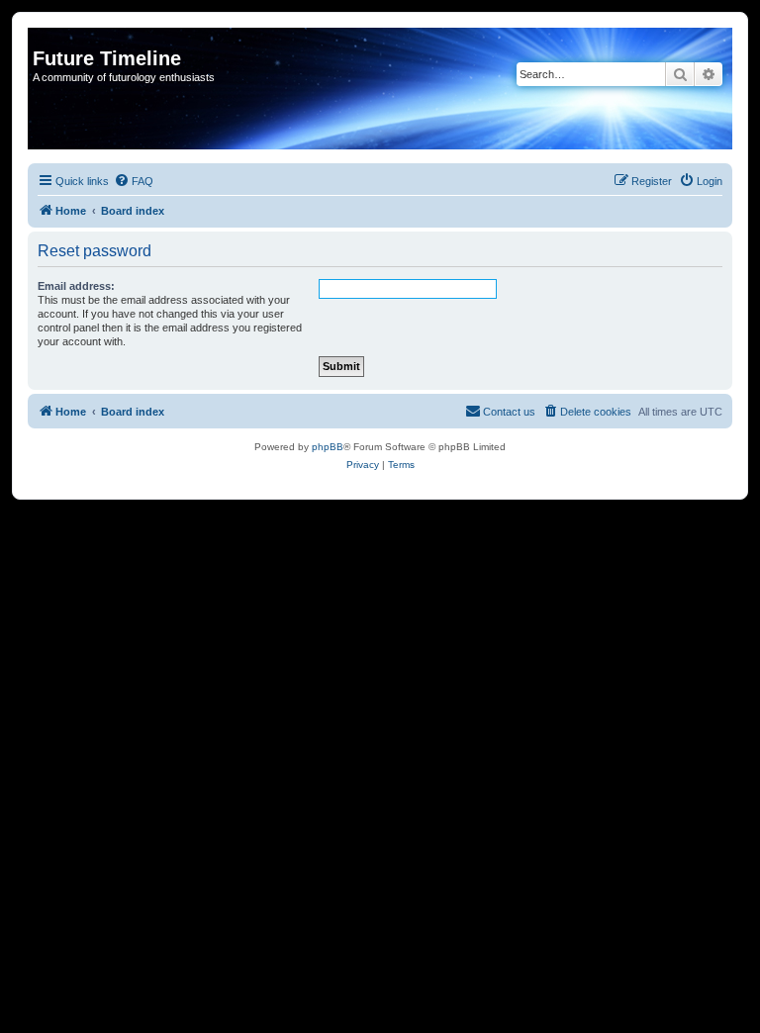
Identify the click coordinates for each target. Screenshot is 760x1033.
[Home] (44, 38)
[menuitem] (133, 181)
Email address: (76, 286)
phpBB (327, 446)
